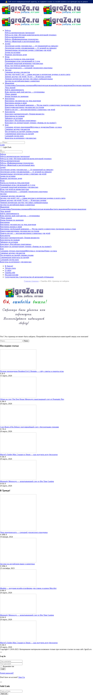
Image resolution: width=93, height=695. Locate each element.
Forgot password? (7, 673)
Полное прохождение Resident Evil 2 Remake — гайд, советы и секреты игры (32, 371)
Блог (7, 125)
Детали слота (10, 268)
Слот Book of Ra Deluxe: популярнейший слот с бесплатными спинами (29, 427)
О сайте (8, 270)
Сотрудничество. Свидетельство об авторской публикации (29, 277)
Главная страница (31, 281)
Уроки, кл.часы (55, 127)
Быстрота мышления (63, 85)
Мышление (9, 83)
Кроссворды (10, 112)
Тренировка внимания (25, 85)
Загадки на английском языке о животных (17, 564)
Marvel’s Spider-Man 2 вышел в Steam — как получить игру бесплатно (29, 454)
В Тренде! (9, 266)
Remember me (8, 666)
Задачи (7, 44)
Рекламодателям (11, 275)
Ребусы (8, 30)
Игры (7, 57)
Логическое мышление (81, 85)
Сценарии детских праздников (17, 127)
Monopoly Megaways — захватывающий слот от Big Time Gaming (27, 481)
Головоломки (10, 85)
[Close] (1, 652)
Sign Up (21, 677)
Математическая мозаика (44, 85)
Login (2, 145)
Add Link (4, 694)
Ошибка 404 (10, 273)
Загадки (8, 70)
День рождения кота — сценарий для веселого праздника (24, 532)
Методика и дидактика (39, 127)
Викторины (10, 99)
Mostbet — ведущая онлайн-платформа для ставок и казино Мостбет (28, 588)
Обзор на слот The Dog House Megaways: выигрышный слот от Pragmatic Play (32, 399)
